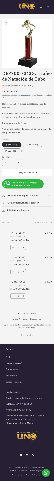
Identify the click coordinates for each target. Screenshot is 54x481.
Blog (8, 357)
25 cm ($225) (12, 145)
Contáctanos (12, 369)
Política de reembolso (18, 471)
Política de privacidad (38, 471)
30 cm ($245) (32, 145)
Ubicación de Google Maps (19, 423)
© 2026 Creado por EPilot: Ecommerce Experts (27, 467)
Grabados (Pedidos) (15, 382)
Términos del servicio (20, 475)
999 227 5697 (24, 410)
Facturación (11, 375)
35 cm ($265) (12, 151)
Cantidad (6, 157)
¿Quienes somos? (14, 363)
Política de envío (38, 475)
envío (36, 325)
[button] (5, 7)
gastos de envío (26, 95)
